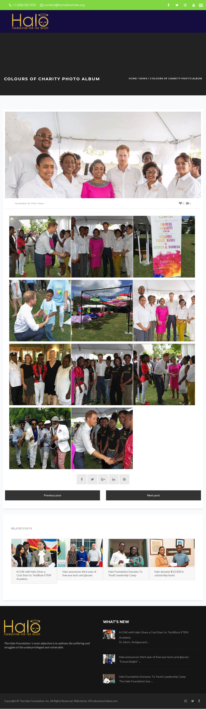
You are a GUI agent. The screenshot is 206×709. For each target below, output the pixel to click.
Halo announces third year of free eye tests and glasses (79, 573)
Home (133, 78)
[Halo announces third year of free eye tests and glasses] (80, 553)
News (143, 78)
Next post (153, 495)
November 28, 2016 (26, 203)
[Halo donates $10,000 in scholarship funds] (172, 553)
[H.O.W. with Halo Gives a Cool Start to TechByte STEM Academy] (34, 553)
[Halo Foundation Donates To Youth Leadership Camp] (126, 553)
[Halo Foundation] (30, 21)
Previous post (52, 495)
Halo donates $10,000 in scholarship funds (169, 573)
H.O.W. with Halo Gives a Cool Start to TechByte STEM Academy (33, 575)
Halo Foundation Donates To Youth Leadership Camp (125, 573)
